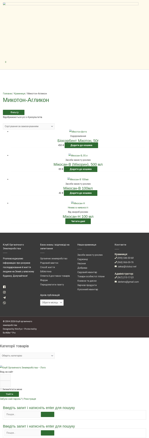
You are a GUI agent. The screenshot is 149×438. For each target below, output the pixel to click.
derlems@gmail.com (128, 281)
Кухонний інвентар (87, 289)
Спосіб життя (47, 267)
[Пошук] (47, 414)
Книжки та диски (86, 280)
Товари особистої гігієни (90, 276)
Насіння (81, 263)
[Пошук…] (23, 414)
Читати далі (78, 221)
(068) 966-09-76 (125, 262)
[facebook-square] (5, 287)
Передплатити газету (52, 284)
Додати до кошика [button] (81, 145)
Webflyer (19, 329)
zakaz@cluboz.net (127, 266)
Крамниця (19, 93)
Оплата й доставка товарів (55, 275)
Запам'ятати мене (12, 389)
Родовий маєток (49, 263)
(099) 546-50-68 (125, 258)
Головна (7, 93)
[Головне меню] (15, 64)
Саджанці (82, 259)
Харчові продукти (87, 285)
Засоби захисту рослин (90, 255)
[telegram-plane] (5, 298)
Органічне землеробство (53, 258)
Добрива (82, 267)
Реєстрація (30, 399)
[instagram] (5, 293)
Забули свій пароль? (11, 399)
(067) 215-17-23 (125, 277)
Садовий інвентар (87, 272)
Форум (44, 280)
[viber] (5, 303)
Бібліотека (45, 271)
